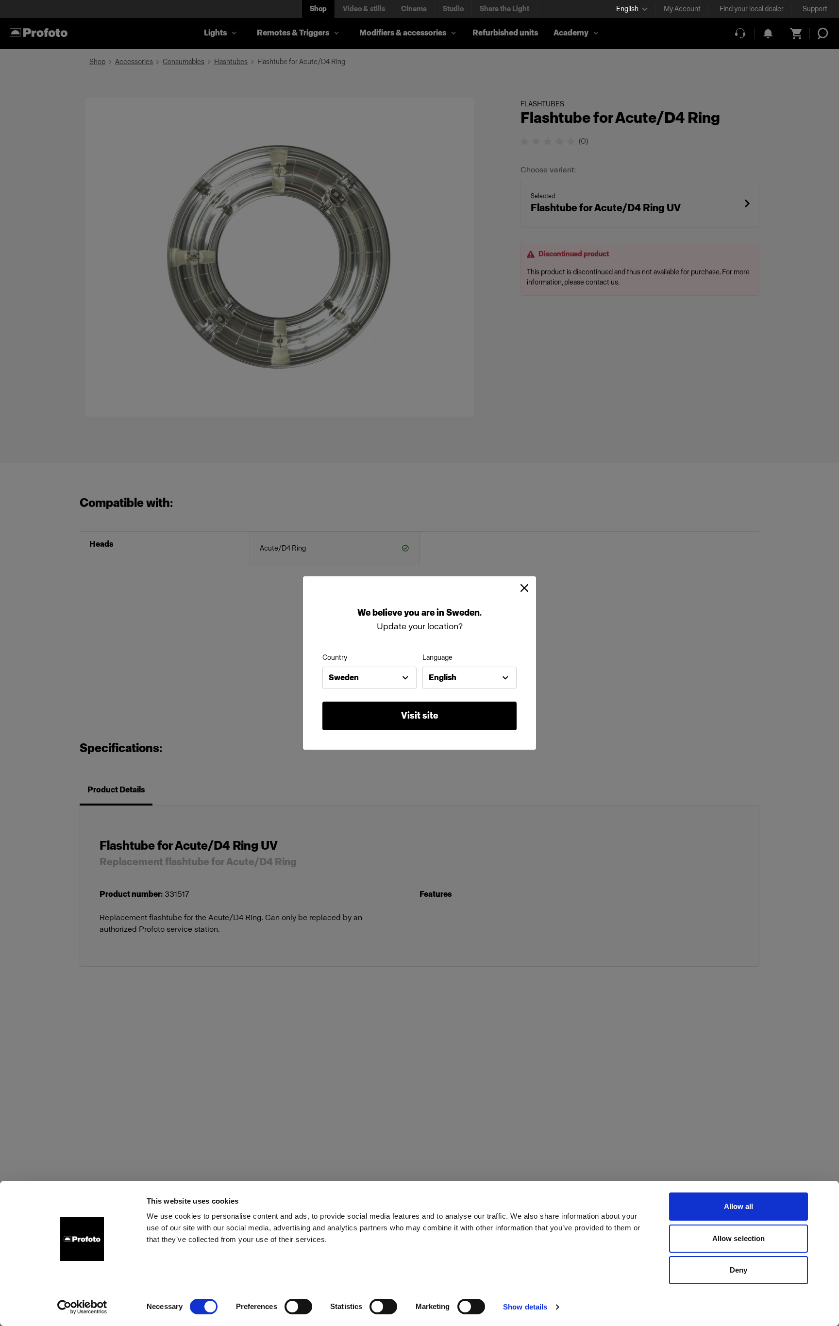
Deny (738, 1270)
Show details (525, 1307)
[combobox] (369, 678)
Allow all (739, 1206)
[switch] (298, 1306)
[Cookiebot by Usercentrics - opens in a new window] (82, 1307)
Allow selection (738, 1238)
